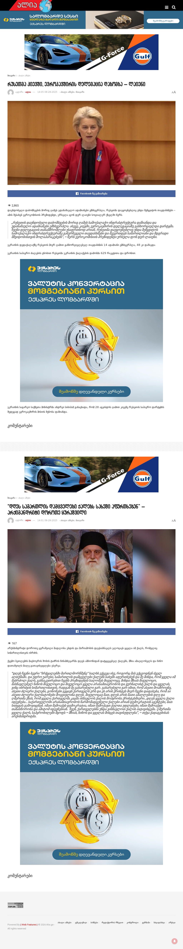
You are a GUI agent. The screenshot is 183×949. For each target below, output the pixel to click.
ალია (28, 92)
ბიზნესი (94, 922)
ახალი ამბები (24, 75)
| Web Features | (29, 924)
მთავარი (11, 75)
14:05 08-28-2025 (47, 92)
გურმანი (146, 922)
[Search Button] (173, 7)
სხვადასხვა (159, 922)
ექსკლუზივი (81, 922)
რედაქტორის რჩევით (112, 922)
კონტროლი (133, 922)
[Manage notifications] (174, 941)
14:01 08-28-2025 (47, 520)
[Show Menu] (166, 7)
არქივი (172, 922)
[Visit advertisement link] (91, 54)
